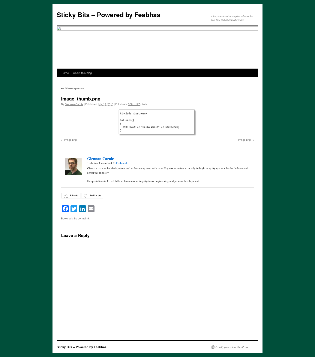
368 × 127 (134, 104)
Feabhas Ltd (123, 163)
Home (65, 73)
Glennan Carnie (74, 104)
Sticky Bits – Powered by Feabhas (108, 14)
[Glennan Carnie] (73, 166)
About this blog (82, 73)
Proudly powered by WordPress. (232, 347)
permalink (83, 218)
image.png (70, 139)
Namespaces (72, 88)
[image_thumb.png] (157, 122)
